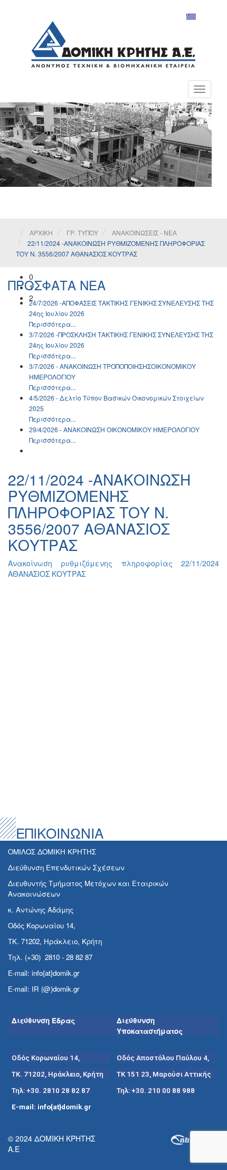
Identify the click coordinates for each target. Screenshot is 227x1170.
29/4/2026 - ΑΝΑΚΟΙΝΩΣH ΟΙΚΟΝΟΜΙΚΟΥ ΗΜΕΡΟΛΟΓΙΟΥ (114, 429)
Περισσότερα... (52, 323)
